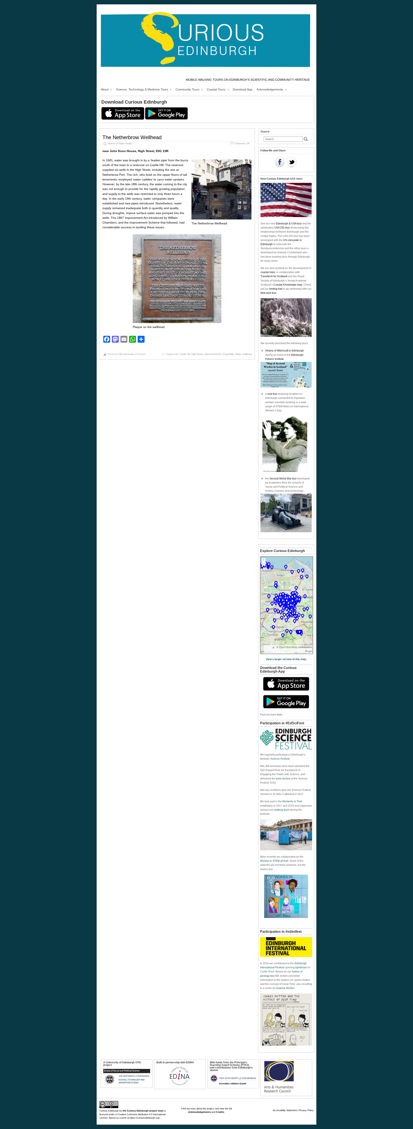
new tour (272, 393)
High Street (197, 354)
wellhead (246, 354)
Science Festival (280, 758)
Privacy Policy (306, 1110)
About (105, 89)
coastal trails (267, 272)
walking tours (282, 809)
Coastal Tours (216, 89)
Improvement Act (213, 354)
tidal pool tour (268, 292)
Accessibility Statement (285, 1110)
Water (238, 354)
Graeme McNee (285, 988)
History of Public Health (120, 143)
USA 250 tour (282, 227)
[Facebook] (279, 162)
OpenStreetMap (288, 647)
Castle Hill (185, 354)
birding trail (275, 288)
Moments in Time (292, 801)
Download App (242, 89)
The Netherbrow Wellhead (132, 137)
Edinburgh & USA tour (289, 223)
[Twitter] (292, 162)
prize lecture (283, 778)
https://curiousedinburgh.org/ (145, 1118)
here (279, 714)
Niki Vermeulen (126, 354)
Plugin (309, 651)
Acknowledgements (270, 89)
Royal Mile (228, 354)
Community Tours (187, 89)
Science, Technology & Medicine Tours (142, 89)
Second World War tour (283, 478)
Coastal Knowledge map (287, 284)
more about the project (202, 1108)
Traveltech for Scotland (273, 276)
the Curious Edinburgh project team (143, 1110)
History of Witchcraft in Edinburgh (284, 350)
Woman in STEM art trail (274, 860)
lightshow (301, 967)
